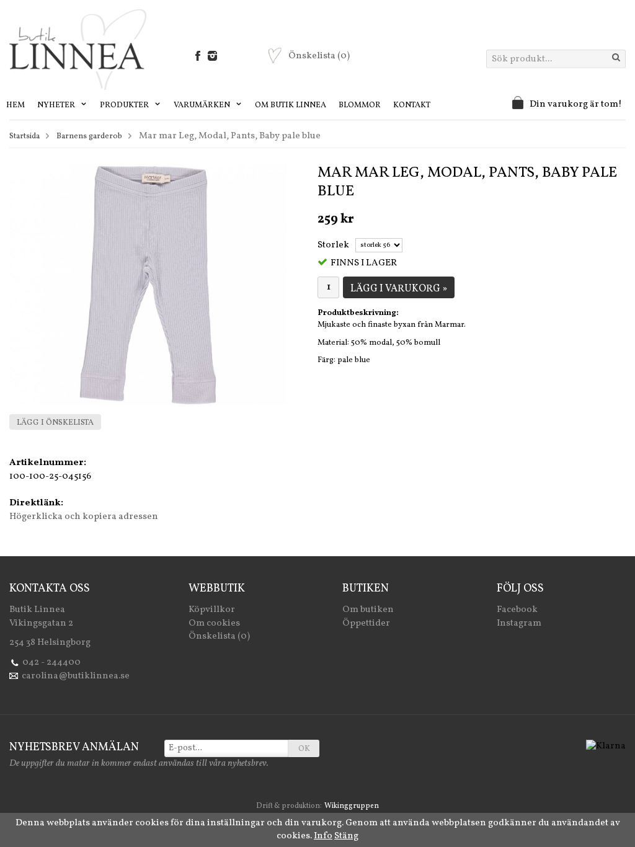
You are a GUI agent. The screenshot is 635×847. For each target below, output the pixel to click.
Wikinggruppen (351, 806)
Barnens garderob (89, 136)
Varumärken (203, 105)
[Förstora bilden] (147, 284)
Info (323, 836)
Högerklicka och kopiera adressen (83, 516)
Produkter (125, 105)
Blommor (360, 105)
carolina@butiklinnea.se (76, 676)
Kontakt (411, 105)
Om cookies (214, 623)
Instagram (519, 623)
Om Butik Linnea (290, 105)
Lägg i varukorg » (398, 289)
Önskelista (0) (219, 636)
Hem (15, 105)
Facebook (517, 609)
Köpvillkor (212, 609)
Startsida (24, 136)
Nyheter (57, 105)
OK (304, 749)
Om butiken (368, 609)
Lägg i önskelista (55, 422)
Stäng (346, 836)
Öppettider (366, 623)
